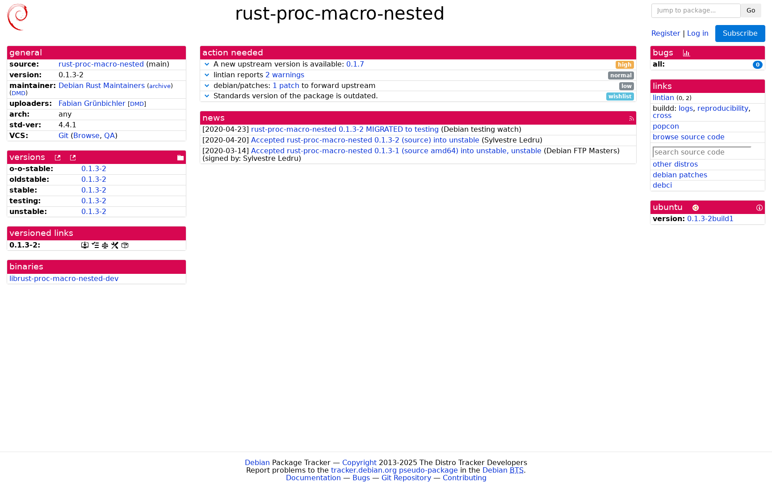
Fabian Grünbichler (92, 103)
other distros (675, 164)
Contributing (465, 478)
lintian (663, 97)
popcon (666, 126)
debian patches (680, 175)
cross (662, 115)
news (213, 118)
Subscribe (740, 33)
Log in (698, 33)
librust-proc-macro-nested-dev (63, 278)
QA (109, 135)
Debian (257, 462)
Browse (86, 135)
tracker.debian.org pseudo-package (394, 470)
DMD (18, 93)
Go (751, 10)
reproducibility (722, 108)
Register (665, 33)
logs (686, 108)
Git (63, 135)
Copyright (359, 462)
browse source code (689, 137)
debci (662, 185)
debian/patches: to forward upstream (421, 86)
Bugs (361, 478)
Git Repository (406, 478)
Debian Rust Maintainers (102, 85)
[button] (207, 64)
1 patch (286, 85)
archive (160, 86)
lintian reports (421, 75)
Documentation (313, 478)
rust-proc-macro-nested (101, 64)
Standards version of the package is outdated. (421, 96)
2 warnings (284, 75)
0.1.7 (355, 64)
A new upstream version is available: (421, 64)
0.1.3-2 (93, 168)
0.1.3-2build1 (710, 218)
